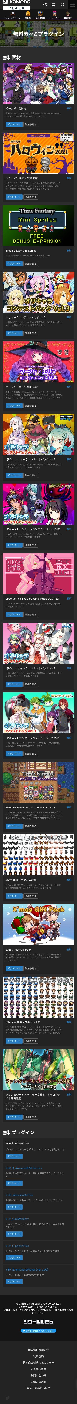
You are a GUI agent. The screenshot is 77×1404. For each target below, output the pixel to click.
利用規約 (38, 1356)
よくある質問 (38, 1369)
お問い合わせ (38, 1375)
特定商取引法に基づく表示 (38, 1362)
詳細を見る (30, 124)
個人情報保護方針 (38, 1350)
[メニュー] (72, 4)
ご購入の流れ (38, 1381)
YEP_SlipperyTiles (17, 1245)
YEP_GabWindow (17, 1218)
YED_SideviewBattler (19, 1194)
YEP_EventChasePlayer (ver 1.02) (27, 1269)
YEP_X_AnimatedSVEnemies (24, 1167)
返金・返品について (38, 1388)
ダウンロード (14, 124)
